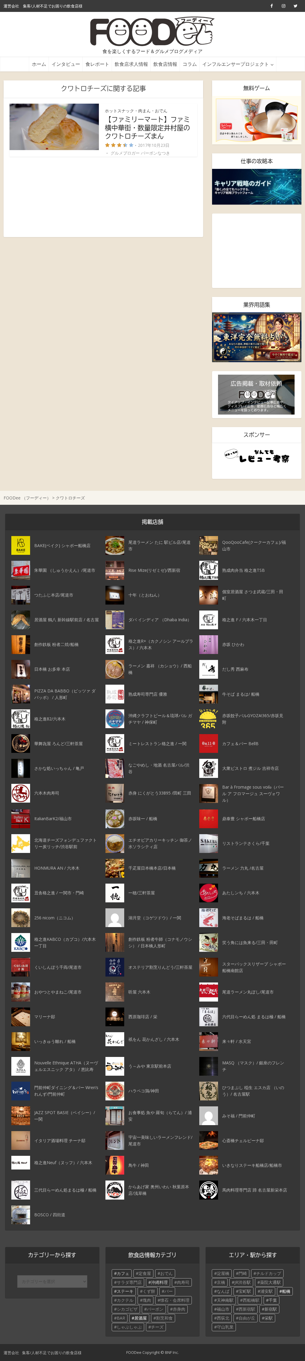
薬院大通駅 (270, 1282)
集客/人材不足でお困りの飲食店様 (53, 6)
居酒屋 (140, 1318)
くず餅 (149, 1291)
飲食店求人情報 (131, 64)
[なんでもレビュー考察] (256, 456)
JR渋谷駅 (242, 1282)
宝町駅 (245, 1291)
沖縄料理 (159, 1282)
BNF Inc (171, 1352)
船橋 (286, 1291)
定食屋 (145, 1273)
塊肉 (147, 1300)
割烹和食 (164, 1318)
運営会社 (11, 6)
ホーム (39, 64)
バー (168, 1291)
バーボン (155, 1309)
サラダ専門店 (129, 1282)
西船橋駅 (251, 1300)
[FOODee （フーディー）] (152, 31)
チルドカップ (268, 1273)
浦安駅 (266, 1291)
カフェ (123, 1273)
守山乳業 (225, 1327)
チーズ (157, 1327)
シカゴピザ (127, 1309)
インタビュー (66, 64)
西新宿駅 (247, 1309)
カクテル (125, 1300)
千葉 (273, 1300)
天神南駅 (225, 1300)
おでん (166, 1273)
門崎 (243, 1273)
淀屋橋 (223, 1273)
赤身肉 (179, 1309)
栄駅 (268, 1318)
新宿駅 (270, 1309)
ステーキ (125, 1291)
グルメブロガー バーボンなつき (140, 153)
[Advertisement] (103, 197)
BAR (121, 1318)
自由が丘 (247, 1318)
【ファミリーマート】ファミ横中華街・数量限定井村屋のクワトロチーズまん (147, 127)
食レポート (97, 64)
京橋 (221, 1282)
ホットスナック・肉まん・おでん (136, 110)
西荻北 (223, 1318)
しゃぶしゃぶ (129, 1327)
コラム (190, 64)
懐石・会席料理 (174, 1300)
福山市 (223, 1309)
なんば (223, 1291)
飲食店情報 (165, 64)
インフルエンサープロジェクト (235, 64)
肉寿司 (183, 1282)
